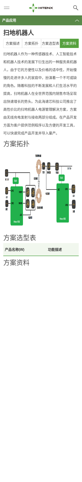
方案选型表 (50, 43)
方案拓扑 (31, 43)
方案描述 (13, 43)
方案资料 (69, 43)
